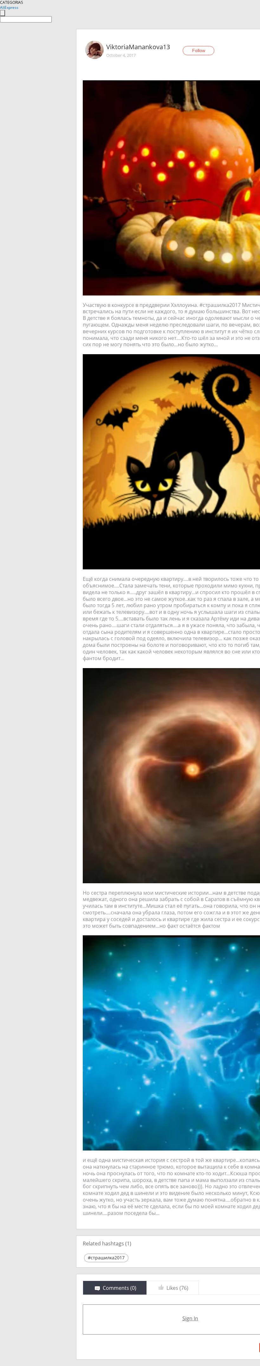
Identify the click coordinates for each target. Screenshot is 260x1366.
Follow (198, 50)
